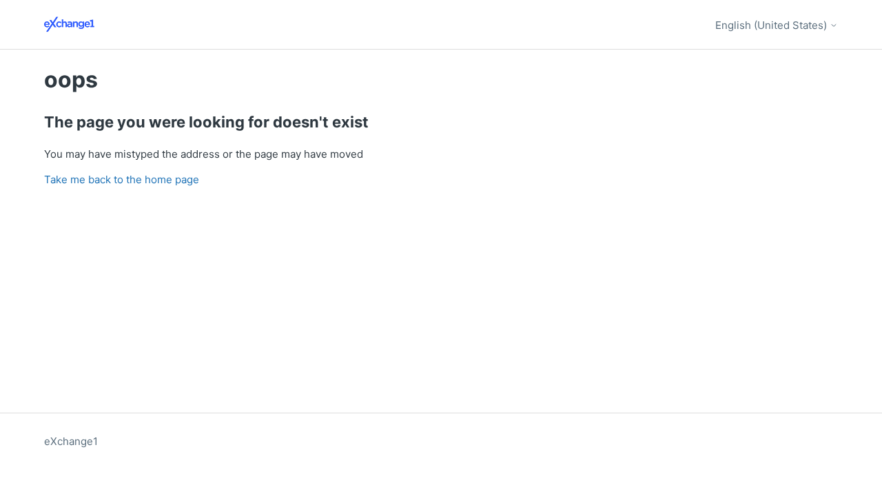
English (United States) (772, 25)
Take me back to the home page (121, 179)
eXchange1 (71, 441)
